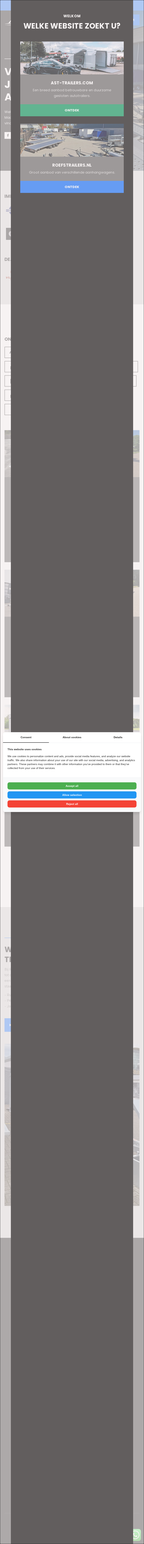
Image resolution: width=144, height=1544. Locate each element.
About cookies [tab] (72, 737)
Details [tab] (118, 737)
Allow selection (72, 794)
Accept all (72, 785)
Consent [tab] (26, 737)
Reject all (72, 803)
